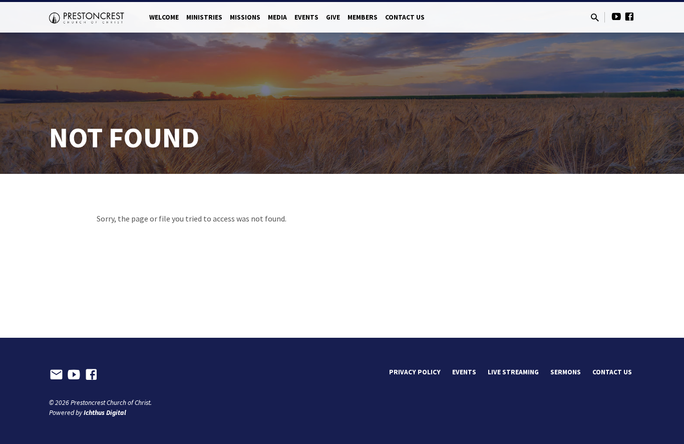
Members (363, 17)
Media (277, 17)
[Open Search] (594, 18)
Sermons (565, 372)
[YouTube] (616, 17)
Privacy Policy (415, 372)
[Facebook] (629, 17)
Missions (245, 17)
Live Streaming (513, 372)
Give (333, 17)
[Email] (56, 375)
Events (306, 17)
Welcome (164, 17)
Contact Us (405, 17)
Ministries (204, 17)
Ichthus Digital (105, 412)
